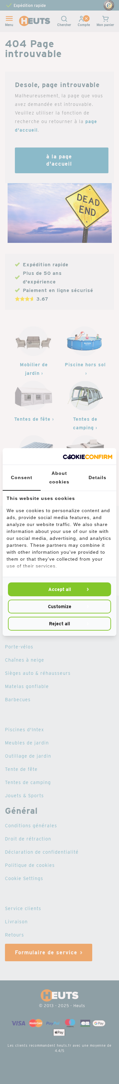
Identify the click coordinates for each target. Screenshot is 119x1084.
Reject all (59, 623)
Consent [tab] (21, 477)
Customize (59, 606)
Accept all (59, 589)
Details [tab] (97, 477)
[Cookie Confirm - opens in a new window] (87, 456)
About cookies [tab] (59, 477)
